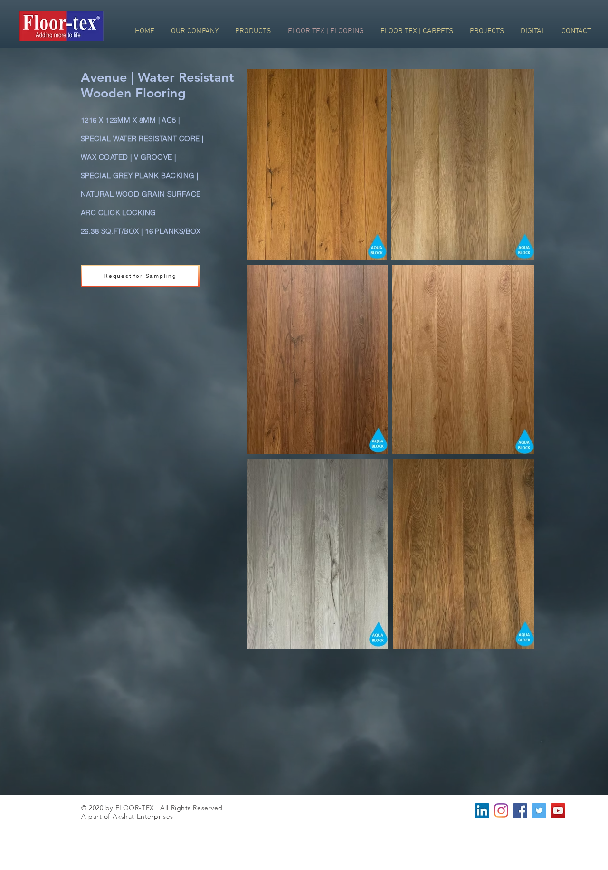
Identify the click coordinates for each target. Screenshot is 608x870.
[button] (140, 276)
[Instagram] (501, 810)
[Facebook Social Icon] (520, 810)
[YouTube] (558, 810)
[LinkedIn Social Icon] (482, 810)
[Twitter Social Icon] (539, 810)
